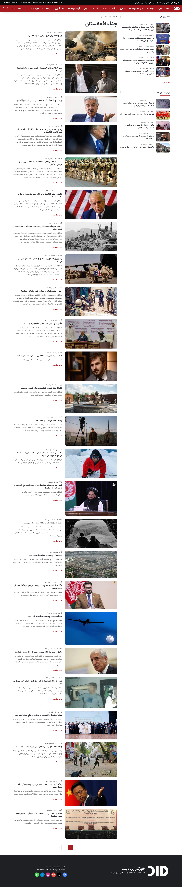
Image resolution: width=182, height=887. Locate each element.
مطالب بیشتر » (164, 82)
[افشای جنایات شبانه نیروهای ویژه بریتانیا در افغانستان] (91, 301)
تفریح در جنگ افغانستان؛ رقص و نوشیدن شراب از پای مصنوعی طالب (37, 682)
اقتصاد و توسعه (109, 8)
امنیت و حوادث (137, 8)
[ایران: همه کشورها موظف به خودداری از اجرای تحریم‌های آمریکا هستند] (163, 39)
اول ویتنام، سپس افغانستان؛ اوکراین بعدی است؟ (42, 323)
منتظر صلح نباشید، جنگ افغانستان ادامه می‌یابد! (43, 522)
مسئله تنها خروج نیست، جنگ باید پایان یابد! (45, 616)
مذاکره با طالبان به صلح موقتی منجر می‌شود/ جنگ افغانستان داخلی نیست (38, 587)
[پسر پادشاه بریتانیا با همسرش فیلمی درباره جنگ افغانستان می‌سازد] (91, 78)
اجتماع (123, 8)
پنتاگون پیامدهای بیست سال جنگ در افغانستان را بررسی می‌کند (40, 260)
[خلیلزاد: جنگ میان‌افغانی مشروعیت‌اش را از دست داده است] (91, 661)
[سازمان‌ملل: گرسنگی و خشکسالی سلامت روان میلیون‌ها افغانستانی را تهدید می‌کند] (163, 28)
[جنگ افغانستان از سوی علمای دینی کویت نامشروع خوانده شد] (91, 759)
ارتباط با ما (35, 8)
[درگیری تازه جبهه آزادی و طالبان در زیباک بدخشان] (163, 148)
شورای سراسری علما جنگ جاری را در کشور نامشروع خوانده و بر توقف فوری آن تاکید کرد (38, 486)
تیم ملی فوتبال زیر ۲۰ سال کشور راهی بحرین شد (137, 114)
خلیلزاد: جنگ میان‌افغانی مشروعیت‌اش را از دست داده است (38, 652)
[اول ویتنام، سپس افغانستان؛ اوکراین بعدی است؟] (91, 334)
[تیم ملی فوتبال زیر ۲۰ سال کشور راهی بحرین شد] (163, 115)
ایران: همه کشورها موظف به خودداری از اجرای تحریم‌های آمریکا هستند (138, 39)
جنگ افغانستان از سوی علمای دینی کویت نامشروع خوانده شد (37, 746)
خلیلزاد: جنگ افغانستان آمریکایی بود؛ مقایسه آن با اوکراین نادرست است (39, 195)
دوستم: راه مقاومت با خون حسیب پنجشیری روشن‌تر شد (138, 137)
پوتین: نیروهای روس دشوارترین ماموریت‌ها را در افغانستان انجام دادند (38, 228)
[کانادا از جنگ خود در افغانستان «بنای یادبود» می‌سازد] (91, 398)
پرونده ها (47, 8)
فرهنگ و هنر (75, 8)
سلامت (96, 8)
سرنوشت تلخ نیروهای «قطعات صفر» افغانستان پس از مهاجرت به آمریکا (40, 163)
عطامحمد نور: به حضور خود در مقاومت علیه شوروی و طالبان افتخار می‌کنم (138, 61)
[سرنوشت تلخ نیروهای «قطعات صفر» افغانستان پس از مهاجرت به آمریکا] (91, 172)
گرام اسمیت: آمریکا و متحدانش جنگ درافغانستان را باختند (39, 355)
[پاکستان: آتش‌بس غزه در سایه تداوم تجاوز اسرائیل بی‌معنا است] (163, 72)
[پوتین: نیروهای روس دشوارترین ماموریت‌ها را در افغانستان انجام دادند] (91, 236)
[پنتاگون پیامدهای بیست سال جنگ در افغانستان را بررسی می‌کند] (91, 269)
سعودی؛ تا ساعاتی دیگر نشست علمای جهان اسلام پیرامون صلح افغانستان (39, 815)
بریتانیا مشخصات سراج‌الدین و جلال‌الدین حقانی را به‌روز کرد (137, 50)
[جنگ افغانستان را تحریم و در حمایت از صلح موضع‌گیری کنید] (91, 725)
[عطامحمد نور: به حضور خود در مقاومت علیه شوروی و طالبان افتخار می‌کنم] (163, 61)
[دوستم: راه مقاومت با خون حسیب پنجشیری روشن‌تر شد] (163, 136)
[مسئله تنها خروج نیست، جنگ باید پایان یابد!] (91, 628)
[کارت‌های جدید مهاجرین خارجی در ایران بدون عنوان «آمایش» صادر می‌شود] (163, 103)
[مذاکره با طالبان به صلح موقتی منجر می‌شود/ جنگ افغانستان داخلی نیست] (91, 595)
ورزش (86, 8)
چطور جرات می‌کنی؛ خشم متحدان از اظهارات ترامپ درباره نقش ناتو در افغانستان (39, 131)
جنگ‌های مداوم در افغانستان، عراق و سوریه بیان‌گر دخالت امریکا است (39, 786)
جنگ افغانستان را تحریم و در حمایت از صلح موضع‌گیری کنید (38, 715)
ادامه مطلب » (57, 54)
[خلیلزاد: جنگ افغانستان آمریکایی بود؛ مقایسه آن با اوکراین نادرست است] (91, 204)
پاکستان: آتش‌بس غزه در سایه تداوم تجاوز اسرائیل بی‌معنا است (139, 72)
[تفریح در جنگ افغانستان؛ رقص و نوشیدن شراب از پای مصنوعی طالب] (91, 692)
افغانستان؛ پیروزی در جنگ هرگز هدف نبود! (45, 555)
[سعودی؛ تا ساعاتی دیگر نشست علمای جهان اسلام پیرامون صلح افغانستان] (91, 824)
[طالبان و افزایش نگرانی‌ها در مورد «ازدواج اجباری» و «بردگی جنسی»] (163, 125)
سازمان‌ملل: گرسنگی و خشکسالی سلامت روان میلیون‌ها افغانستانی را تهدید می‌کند (138, 28)
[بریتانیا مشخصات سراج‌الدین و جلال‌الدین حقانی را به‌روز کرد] (163, 50)
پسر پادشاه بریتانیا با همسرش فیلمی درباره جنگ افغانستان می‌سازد (39, 69)
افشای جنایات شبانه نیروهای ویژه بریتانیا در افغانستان (41, 291)
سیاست (151, 8)
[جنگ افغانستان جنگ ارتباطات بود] (91, 431)
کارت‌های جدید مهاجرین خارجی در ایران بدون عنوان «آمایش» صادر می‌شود (138, 104)
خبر (160, 8)
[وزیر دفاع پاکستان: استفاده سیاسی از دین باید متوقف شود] (91, 109)
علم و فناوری (60, 8)
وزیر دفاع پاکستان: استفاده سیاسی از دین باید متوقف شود (39, 100)
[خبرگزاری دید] (176, 9)
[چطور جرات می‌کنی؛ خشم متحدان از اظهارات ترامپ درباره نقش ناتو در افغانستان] (91, 139)
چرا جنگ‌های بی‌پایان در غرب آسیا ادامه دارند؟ (44, 35)
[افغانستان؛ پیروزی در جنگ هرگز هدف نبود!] (91, 564)
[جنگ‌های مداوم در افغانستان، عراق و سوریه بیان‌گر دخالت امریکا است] (91, 793)
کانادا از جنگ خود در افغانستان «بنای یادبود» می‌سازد (41, 388)
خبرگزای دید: (174, 2)
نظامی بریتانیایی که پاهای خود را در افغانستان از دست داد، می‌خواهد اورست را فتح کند (39, 454)
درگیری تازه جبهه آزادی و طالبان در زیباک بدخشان (137, 147)
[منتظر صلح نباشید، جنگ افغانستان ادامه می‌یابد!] (91, 533)
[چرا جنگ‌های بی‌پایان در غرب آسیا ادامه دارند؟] (91, 46)
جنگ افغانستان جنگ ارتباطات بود (49, 420)
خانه (167, 8)
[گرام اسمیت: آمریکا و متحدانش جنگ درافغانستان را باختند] (91, 366)
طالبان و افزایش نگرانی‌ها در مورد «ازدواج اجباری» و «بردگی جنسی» (139, 126)
